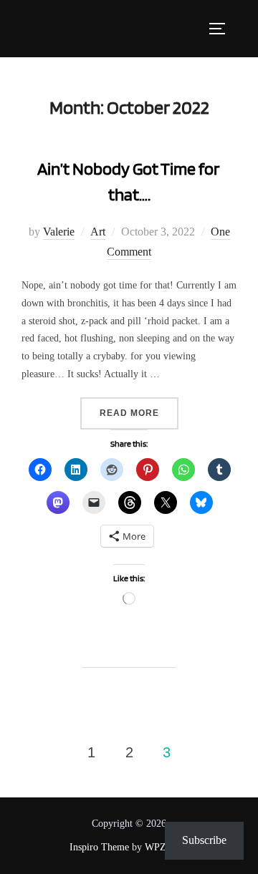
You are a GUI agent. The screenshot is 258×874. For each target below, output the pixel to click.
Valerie (59, 231)
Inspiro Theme (99, 847)
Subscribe (204, 840)
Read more (139, 412)
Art (97, 231)
